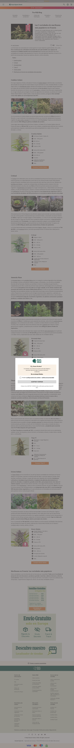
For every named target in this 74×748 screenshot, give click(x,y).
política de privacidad (48, 377)
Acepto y (38, 377)
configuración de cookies (33, 377)
